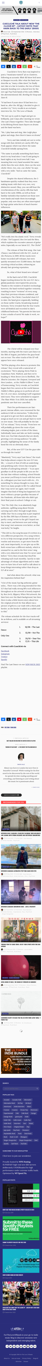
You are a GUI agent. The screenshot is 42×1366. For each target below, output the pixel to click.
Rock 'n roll (14, 1137)
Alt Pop (20, 1103)
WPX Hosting (24, 1162)
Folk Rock (25, 1113)
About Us (7, 1358)
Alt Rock (28, 1103)
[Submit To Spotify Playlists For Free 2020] (21, 1228)
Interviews (24, 20)
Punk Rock (13, 34)
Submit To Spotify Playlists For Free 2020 (14, 1242)
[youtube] (21, 1346)
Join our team (16, 1358)
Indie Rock (7, 1123)
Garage (33, 1113)
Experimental (8, 1113)
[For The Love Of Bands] (21, 2)
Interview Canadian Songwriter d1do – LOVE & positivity (18, 907)
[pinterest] (14, 1346)
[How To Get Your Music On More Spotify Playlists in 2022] (21, 1196)
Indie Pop (27, 1120)
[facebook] (7, 1346)
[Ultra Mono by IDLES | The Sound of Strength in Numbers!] (21, 967)
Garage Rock (8, 1117)
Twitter (4, 656)
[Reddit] (30, 66)
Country (14, 1110)
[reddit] (27, 1346)
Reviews (16, 20)
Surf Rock (14, 1144)
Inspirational (17, 912)
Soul (36, 1140)
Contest (6, 1110)
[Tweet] (9, 66)
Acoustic (6, 1100)
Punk (20, 1133)
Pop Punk (6, 34)
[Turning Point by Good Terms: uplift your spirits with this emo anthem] (21, 930)
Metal (31, 1123)
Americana (7, 1106)
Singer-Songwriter (7, 914)
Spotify (4, 659)
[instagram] (17, 1346)
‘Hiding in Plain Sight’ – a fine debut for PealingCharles (21, 747)
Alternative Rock (8, 876)
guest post (18, 1117)
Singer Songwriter (25, 1140)
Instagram (5, 654)
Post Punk (14, 987)
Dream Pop (24, 1110)
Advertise (19, 1361)
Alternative (27, 1100)
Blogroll (35, 1358)
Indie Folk (7, 1120)
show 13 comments (10, 795)
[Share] (3, 66)
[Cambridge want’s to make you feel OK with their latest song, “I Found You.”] (21, 1003)
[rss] (31, 1346)
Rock (27, 987)
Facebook (5, 651)
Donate (26, 1361)
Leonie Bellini (28, 949)
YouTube (24, 1144)
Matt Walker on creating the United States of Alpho (21, 741)
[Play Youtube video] (21, 332)
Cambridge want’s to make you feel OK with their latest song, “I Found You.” (20, 1019)
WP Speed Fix (21, 1173)
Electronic (34, 1110)
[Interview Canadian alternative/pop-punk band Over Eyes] (21, 856)
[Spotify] (34, 1346)
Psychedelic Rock (9, 1133)
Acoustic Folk (16, 1100)
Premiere (26, 1130)
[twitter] (10, 1346)
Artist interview (7, 840)
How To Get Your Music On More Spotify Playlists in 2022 (18, 1210)
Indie (26, 1117)
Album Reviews (14, 978)
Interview (17, 1123)
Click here (7, 1156)
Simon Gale (6, 32)
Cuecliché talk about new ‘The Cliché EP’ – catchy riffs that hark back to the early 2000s (21, 1308)
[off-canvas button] (3, 2)
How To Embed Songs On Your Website (13, 1275)
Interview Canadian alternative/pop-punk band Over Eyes (18, 871)
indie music (17, 1120)
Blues (29, 1106)
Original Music (19, 1127)
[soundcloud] (24, 1346)
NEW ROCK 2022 (32, 664)
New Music (7, 1127)
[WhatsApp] (25, 66)
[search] (39, 2)
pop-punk (7, 1130)
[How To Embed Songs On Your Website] (21, 1261)
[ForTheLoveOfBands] (17, 1328)
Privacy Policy (26, 1358)
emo (26, 876)
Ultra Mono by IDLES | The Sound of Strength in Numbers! (18, 982)
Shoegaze (24, 1137)
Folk (17, 1113)
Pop (23, 912)
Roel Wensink (28, 838)
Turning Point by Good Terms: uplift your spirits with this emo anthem (20, 945)
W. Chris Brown (27, 1023)
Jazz (24, 1123)
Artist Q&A (6, 829)
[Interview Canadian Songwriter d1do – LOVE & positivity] (21, 892)
